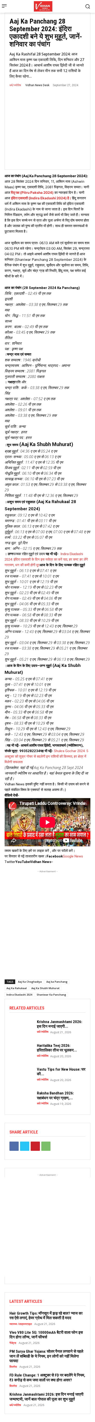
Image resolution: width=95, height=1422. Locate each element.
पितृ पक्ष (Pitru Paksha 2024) (31, 192)
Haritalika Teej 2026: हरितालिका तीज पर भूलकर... (57, 1047)
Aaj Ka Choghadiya (30, 981)
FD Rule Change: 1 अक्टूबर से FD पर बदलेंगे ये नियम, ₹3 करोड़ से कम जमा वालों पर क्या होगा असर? (47, 1377)
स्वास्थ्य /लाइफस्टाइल (20, 1324)
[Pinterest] (35, 1146)
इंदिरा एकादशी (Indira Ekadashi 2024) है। (41, 198)
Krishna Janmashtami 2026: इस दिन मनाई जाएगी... (59, 1024)
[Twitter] (24, 1146)
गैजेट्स (12, 1343)
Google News (73, 856)
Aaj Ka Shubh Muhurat (45, 988)
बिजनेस (13, 1366)
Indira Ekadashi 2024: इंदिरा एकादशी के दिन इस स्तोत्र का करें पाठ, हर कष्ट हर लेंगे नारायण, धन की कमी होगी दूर (46, 559)
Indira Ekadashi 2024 (19, 994)
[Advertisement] (47, 921)
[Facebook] (14, 1146)
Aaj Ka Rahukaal (16, 988)
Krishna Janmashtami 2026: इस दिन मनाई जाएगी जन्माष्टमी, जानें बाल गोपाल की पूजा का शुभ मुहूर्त (46, 1396)
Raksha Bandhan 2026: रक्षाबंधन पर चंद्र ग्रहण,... (55, 1095)
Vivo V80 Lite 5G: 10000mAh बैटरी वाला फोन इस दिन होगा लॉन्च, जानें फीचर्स (46, 1334)
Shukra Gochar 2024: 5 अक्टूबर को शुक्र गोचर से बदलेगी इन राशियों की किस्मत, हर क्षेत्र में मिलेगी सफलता (46, 756)
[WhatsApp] (45, 1146)
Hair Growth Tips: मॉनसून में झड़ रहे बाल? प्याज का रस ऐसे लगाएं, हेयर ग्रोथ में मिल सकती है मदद (46, 1315)
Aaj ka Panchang (57, 981)
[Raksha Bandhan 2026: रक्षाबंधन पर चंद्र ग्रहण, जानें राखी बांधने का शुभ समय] (20, 1098)
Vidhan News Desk (37, 85)
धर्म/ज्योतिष (15, 85)
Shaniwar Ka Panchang (51, 994)
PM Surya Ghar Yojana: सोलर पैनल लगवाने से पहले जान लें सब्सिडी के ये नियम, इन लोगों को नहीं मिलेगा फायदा (46, 1356)
